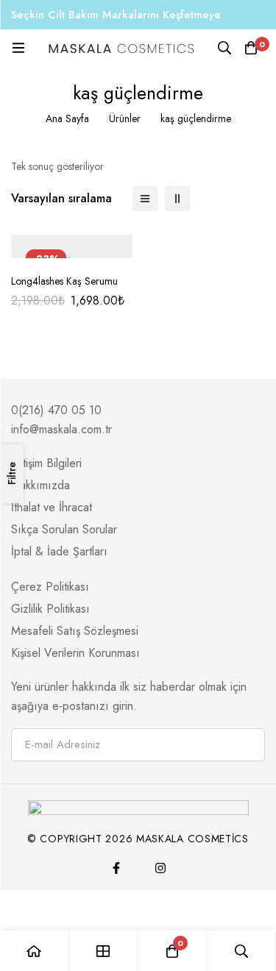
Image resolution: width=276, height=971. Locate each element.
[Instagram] (160, 868)
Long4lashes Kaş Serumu (64, 281)
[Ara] (224, 47)
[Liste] (145, 198)
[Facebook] (116, 868)
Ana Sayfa (67, 118)
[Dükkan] (103, 951)
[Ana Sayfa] (34, 951)
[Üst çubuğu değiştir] (261, 14)
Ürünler (125, 118)
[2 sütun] (177, 198)
